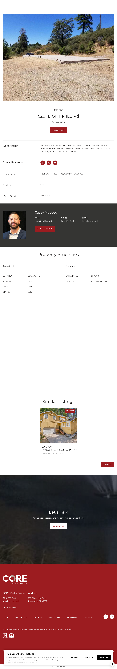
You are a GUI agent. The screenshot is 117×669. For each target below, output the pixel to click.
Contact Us (88, 617)
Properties (38, 617)
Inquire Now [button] (58, 130)
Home (5, 617)
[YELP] (112, 616)
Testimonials (72, 617)
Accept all (104, 657)
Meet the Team (21, 617)
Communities (54, 617)
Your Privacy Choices (58, 666)
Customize (89, 657)
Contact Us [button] (58, 526)
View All (107, 464)
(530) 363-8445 (67, 221)
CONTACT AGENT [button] (44, 229)
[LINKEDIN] (106, 616)
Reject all (74, 657)
